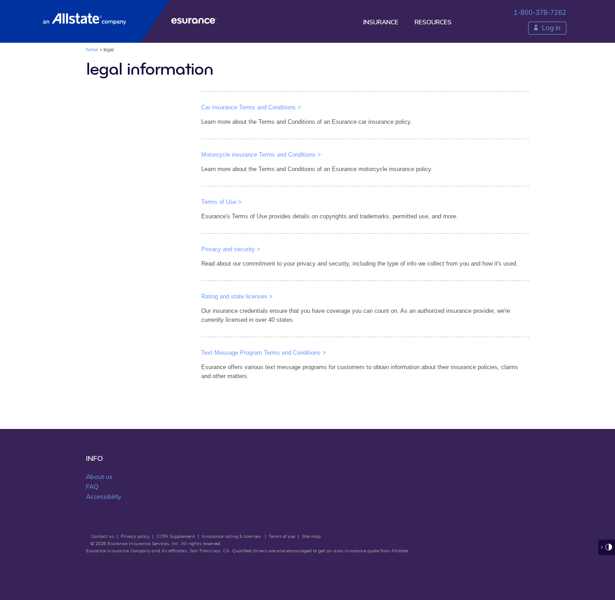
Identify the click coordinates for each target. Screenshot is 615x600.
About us (99, 477)
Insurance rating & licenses (231, 536)
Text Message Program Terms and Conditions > (263, 352)
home (92, 49)
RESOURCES (433, 22)
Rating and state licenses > (237, 296)
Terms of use (282, 536)
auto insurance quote (356, 551)
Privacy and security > (230, 249)
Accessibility (103, 496)
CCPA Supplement (175, 536)
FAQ (92, 487)
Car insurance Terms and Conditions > (251, 107)
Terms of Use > (221, 201)
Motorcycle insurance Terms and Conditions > (261, 154)
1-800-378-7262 (540, 12)
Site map (311, 536)
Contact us (102, 536)
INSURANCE (380, 22)
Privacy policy (135, 536)
